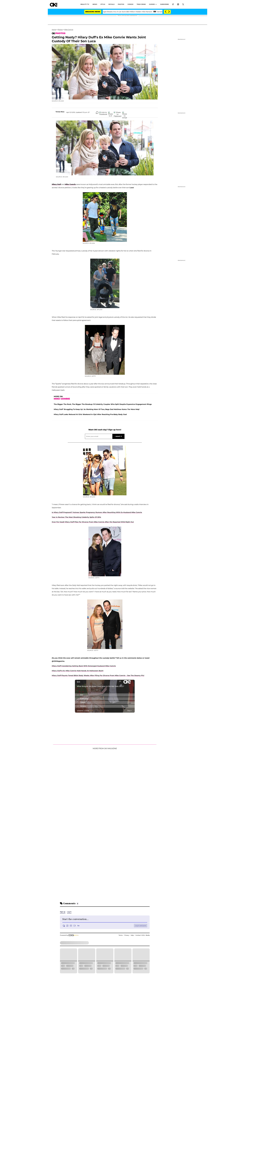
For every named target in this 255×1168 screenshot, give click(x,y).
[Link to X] (183, 4)
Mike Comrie (68, 29)
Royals (111, 4)
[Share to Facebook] (103, 112)
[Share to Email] (124, 112)
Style (103, 4)
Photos (60, 29)
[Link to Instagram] (178, 4)
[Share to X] (110, 112)
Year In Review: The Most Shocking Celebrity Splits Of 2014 (76, 517)
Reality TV (84, 4)
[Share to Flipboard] (117, 112)
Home (54, 29)
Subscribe (164, 4)
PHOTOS (121, 4)
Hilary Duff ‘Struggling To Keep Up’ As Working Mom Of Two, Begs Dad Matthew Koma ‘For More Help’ (97, 409)
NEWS (95, 4)
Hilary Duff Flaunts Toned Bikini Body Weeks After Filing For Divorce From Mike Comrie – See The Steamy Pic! (98, 675)
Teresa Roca (60, 112)
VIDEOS (130, 4)
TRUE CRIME (141, 4)
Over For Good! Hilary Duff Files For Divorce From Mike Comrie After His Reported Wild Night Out (93, 522)
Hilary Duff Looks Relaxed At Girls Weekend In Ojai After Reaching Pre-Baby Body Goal (90, 414)
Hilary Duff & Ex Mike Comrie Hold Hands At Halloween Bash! (77, 671)
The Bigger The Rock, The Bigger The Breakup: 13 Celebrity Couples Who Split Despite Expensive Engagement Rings (103, 404)
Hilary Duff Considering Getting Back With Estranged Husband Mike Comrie (84, 666)
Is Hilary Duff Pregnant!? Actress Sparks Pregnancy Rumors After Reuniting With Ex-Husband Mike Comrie (97, 512)
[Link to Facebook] (173, 4)
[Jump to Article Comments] (97, 112)
